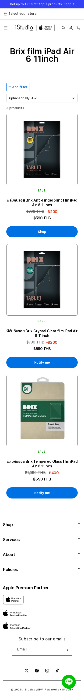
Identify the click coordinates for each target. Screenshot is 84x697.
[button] (5, 28)
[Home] (24, 28)
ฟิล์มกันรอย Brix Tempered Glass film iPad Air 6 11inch (42, 463)
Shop (67, 4)
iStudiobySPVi (34, 689)
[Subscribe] (66, 650)
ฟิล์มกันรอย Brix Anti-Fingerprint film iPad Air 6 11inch (42, 202)
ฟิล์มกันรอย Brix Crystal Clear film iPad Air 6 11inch (42, 333)
